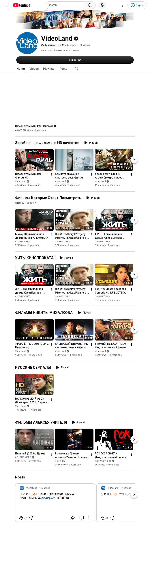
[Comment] (81, 517)
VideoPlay (60, 461)
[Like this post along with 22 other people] (102, 518)
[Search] (90, 5)
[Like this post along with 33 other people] (21, 518)
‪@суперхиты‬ (49, 497)
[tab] (20, 68)
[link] (55, 504)
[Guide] (6, 5)
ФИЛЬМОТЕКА (22, 241)
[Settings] (122, 5)
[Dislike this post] (31, 518)
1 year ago (44, 488)
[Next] (134, 160)
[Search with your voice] (102, 5)
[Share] (72, 517)
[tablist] (75, 68)
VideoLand (20, 181)
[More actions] (51, 175)
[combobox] (65, 5)
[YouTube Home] (21, 5)
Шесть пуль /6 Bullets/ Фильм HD (35, 126)
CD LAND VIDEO (23, 457)
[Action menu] (89, 517)
